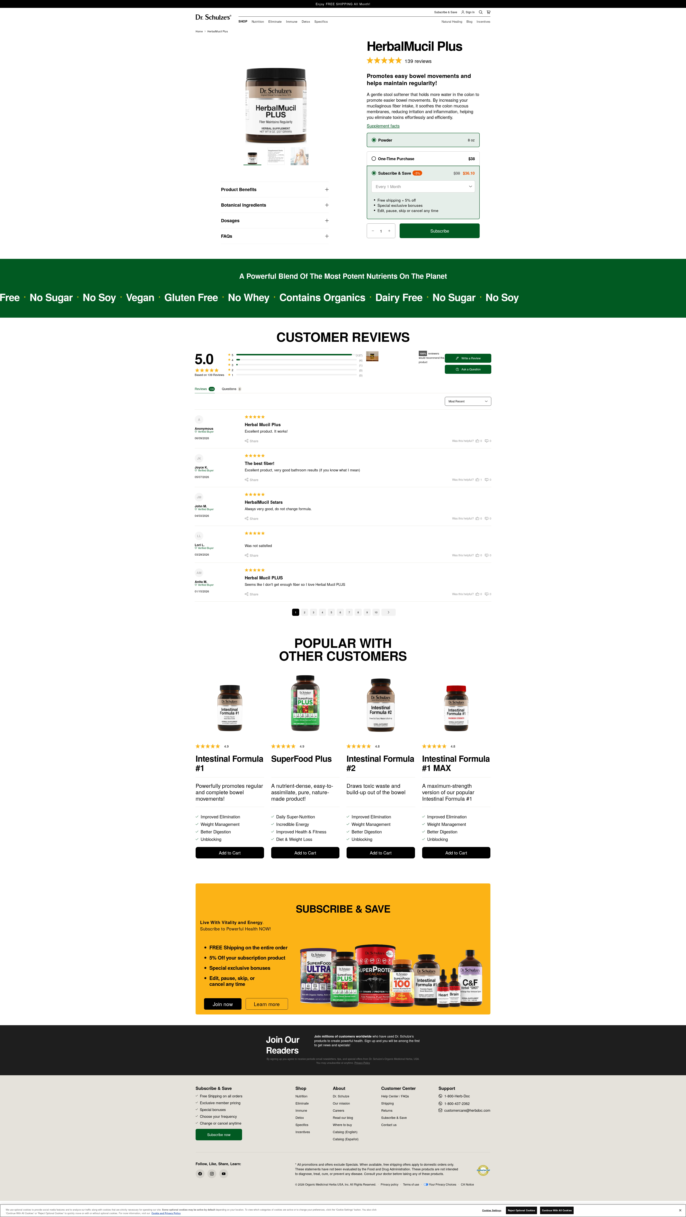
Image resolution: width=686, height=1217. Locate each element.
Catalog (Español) (346, 1139)
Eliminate (302, 1103)
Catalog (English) (345, 1131)
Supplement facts (383, 125)
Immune (301, 1110)
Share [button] (246, 441)
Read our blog (343, 1117)
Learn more (267, 1003)
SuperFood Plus (301, 759)
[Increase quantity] (391, 231)
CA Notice (467, 1184)
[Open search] (481, 12)
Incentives (302, 1131)
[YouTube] (223, 1173)
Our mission (341, 1103)
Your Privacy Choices (442, 1184)
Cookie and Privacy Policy (166, 1213)
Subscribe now (218, 1134)
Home (199, 31)
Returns (386, 1110)
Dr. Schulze (341, 1096)
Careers (338, 1110)
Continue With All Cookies (557, 1210)
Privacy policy (389, 1184)
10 (376, 612)
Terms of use (411, 1184)
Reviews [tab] (201, 388)
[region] (343, 1210)
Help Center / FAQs (395, 1096)
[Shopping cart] (488, 12)
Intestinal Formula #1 (229, 763)
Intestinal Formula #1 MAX (456, 763)
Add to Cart (230, 852)
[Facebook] (200, 1173)
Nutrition (301, 1096)
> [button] (388, 612)
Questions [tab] (229, 388)
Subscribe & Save (394, 1117)
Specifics (301, 1124)
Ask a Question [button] (471, 369)
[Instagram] (211, 1173)
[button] (479, 441)
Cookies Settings (491, 1210)
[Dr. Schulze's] (213, 17)
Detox (299, 1117)
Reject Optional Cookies (521, 1210)
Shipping (387, 1103)
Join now (223, 1003)
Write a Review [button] (471, 358)
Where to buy (342, 1124)
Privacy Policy (362, 1063)
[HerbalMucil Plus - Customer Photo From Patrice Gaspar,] (372, 356)
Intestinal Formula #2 (380, 763)
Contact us (389, 1124)
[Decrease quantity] (371, 231)
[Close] (680, 1210)
